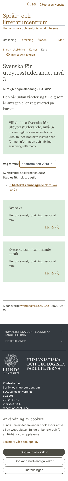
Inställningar (34, 470)
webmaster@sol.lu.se (34, 306)
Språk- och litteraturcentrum (25, 19)
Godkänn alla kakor (34, 452)
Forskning (26, 40)
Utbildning (9, 40)
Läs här (50, 227)
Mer (61, 40)
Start (6, 49)
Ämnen (42, 40)
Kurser (33, 49)
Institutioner (15, 341)
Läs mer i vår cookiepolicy (20, 442)
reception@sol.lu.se (16, 408)
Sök (34, 4)
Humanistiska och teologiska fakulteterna (31, 28)
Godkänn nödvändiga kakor (34, 461)
